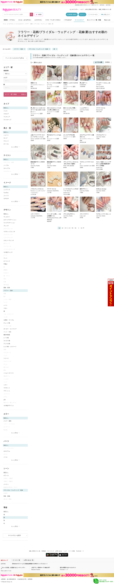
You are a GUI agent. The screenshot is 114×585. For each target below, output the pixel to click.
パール (5, 457)
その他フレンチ (8, 252)
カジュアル (7, 168)
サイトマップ (50, 551)
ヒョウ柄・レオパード (10, 346)
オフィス (6, 475)
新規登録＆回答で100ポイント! (82, 5)
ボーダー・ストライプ (10, 329)
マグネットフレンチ (9, 231)
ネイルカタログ (79, 20)
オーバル (6, 144)
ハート (5, 305)
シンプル (6, 165)
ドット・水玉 (7, 332)
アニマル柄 (7, 343)
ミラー (5, 385)
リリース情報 (71, 551)
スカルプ (6, 113)
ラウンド (6, 141)
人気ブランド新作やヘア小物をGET (40, 567)
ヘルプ (82, 9)
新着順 (107, 62)
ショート (6, 135)
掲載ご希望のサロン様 (105, 9)
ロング (5, 138)
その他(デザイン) (9, 405)
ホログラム (7, 451)
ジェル (5, 110)
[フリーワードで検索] (31, 14)
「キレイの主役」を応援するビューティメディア (13, 568)
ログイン (82, 14)
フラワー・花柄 (29, 23)
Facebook (78, 551)
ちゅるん (6, 192)
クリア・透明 (7, 421)
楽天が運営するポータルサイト (68, 567)
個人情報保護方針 (11, 579)
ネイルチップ (7, 119)
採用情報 (30, 579)
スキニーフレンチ (9, 240)
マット (5, 258)
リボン (5, 308)
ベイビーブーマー (9, 373)
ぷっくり (6, 195)
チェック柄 (7, 323)
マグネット (7, 388)
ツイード (6, 358)
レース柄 (6, 337)
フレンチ (6, 225)
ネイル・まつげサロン (24, 20)
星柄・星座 (7, 287)
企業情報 (3, 579)
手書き (5, 264)
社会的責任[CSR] (21, 579)
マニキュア (7, 116)
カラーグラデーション (10, 219)
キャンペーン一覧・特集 (94, 20)
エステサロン (38, 20)
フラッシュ (7, 390)
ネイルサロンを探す (14, 535)
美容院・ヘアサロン (9, 20)
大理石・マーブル (9, 320)
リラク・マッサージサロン (53, 20)
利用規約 (44, 551)
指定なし (6, 214)
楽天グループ (95, 5)
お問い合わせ (58, 551)
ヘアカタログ (68, 20)
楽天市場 (108, 5)
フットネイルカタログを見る (14, 58)
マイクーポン (94, 14)
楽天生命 (102, 5)
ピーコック (7, 261)
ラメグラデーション (9, 222)
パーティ (6, 484)
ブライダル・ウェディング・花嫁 (42, 23)
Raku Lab (107, 20)
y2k (5, 399)
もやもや (6, 198)
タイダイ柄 (7, 340)
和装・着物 (7, 496)
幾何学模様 (7, 334)
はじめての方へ (74, 9)
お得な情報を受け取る (91, 9)
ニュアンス (7, 189)
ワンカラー (7, 217)
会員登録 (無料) (71, 14)
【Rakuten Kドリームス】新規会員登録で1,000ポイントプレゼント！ (30, 563)
